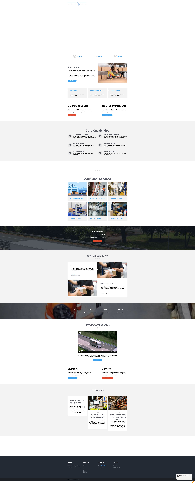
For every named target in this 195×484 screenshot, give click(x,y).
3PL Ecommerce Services (80, 134)
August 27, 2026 (77, 399)
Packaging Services (109, 144)
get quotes (72, 115)
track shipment (107, 115)
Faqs (83, 468)
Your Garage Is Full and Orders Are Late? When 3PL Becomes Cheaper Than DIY (97, 416)
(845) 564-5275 (115, 3)
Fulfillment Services (78, 144)
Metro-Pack (69, 479)
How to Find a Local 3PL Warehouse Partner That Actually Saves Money (77, 402)
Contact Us (72, 80)
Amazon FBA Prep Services (111, 134)
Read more (77, 414)
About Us (84, 465)
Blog (83, 470)
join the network (107, 377)
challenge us (72, 377)
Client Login (123, 3)
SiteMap (84, 471)
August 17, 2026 (117, 412)
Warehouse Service (78, 151)
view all (97, 360)
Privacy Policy (85, 472)
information (73, 73)
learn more (97, 241)
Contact (84, 469)
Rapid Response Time (110, 151)
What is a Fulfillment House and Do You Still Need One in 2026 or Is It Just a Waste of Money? (118, 417)
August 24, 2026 (97, 412)
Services (84, 466)
